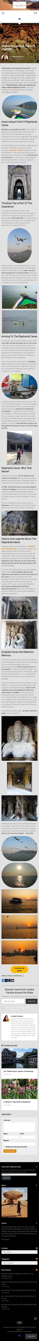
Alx (30, 1331)
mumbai (26, 1008)
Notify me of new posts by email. (16, 1147)
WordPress (18, 1331)
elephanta (9, 1008)
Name (6, 1134)
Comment (7, 1120)
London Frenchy (18, 56)
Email (22, 1134)
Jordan (22, 674)
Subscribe (31, 1001)
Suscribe (6, 1178)
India (7, 42)
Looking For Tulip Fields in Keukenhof (17, 1102)
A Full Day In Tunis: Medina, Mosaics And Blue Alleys (19, 1290)
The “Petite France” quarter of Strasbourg (18, 1071)
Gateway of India (16, 150)
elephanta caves (18, 1008)
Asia (3, 42)
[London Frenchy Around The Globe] (20, 19)
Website (6, 1140)
